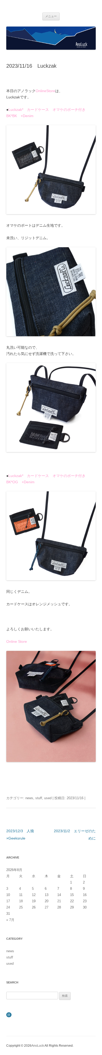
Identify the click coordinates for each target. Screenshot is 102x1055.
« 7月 (10, 920)
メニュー (51, 16)
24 (8, 907)
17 (8, 901)
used (48, 798)
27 (46, 907)
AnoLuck (37, 1045)
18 (21, 901)
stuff (38, 798)
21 (59, 901)
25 (21, 907)
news (29, 798)
